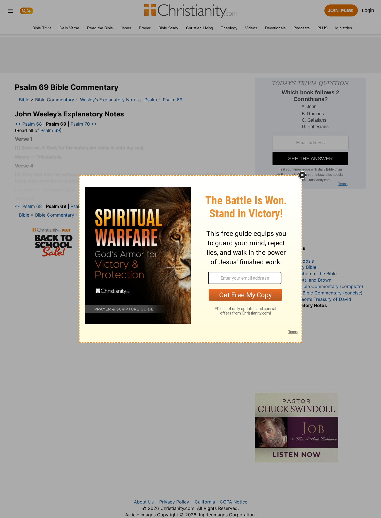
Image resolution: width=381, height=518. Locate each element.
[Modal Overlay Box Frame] (190, 259)
